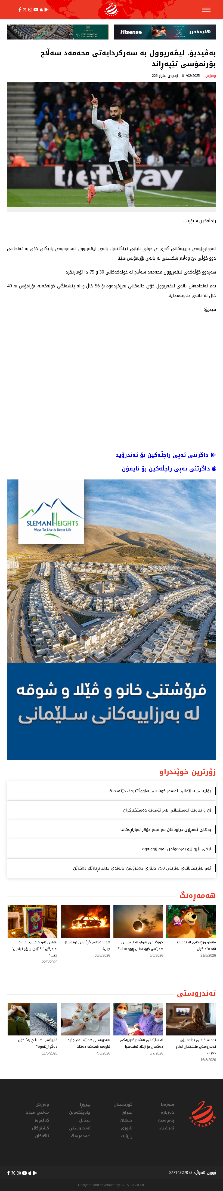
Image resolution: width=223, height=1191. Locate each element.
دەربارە (167, 1112)
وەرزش (42, 1104)
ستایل (85, 1120)
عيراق (127, 1112)
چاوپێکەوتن (80, 1112)
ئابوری (126, 1128)
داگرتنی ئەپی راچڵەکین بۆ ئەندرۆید (163, 455)
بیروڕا (85, 1104)
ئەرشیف (166, 1128)
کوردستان (123, 1104)
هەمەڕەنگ (81, 1136)
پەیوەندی (165, 1120)
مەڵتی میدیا (37, 1112)
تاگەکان (42, 1136)
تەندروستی (80, 1128)
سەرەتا (167, 1104)
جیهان (126, 1120)
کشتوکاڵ (40, 1128)
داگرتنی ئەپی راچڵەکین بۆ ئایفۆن (167, 468)
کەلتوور (41, 1120)
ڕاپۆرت (126, 1136)
